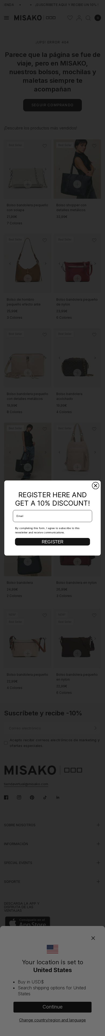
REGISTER (52, 541)
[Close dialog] (95, 485)
